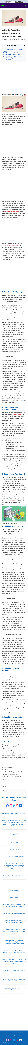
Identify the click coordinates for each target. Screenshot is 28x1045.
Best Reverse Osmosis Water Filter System (14, 813)
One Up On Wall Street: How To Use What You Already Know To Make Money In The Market (14, 961)
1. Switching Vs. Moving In (12, 48)
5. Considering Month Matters (13, 56)
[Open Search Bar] (26, 5)
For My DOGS (14, 890)
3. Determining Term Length (13, 53)
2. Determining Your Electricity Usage (12, 50)
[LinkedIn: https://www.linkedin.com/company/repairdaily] (20, 805)
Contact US (20, 1035)
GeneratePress (23, 1043)
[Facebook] (7, 805)
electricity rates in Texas (10, 245)
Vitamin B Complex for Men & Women (14, 856)
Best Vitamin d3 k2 (14, 849)
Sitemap (24, 1033)
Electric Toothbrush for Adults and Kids (14, 913)
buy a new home (10, 500)
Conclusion (8, 59)
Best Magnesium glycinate (14, 842)
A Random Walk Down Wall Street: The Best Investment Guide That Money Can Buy (14, 931)
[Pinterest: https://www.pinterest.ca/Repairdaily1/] (17, 805)
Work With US (17, 1033)
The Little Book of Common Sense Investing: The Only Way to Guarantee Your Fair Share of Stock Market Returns (14, 941)
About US (10, 1033)
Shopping (4, 1033)
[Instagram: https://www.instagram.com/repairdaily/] (10, 805)
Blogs (11, 767)
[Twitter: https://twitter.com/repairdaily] (14, 805)
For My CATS (14, 883)
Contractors (8, 1035)
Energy (6, 767)
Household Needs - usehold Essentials (14, 875)
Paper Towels (14, 897)
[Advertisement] (14, 78)
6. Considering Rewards (12, 58)
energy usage (17, 414)
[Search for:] (14, 791)
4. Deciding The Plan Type (12, 54)
